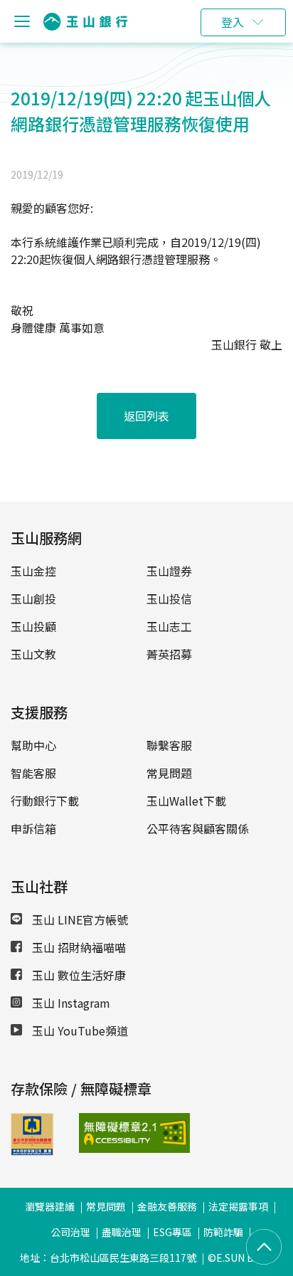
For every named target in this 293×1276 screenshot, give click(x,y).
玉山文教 (33, 654)
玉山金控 (33, 570)
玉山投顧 (33, 626)
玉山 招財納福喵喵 (77, 947)
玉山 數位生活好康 (77, 975)
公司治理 (70, 1232)
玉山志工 (169, 626)
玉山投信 (169, 598)
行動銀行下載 (45, 800)
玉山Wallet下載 (186, 800)
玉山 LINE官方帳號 (78, 919)
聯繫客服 (169, 745)
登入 (232, 22)
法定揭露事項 (238, 1206)
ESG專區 (172, 1232)
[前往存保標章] (32, 1150)
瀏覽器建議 (50, 1206)
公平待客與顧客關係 (197, 828)
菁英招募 (169, 654)
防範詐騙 (223, 1232)
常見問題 (169, 772)
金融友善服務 (167, 1206)
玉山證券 (169, 570)
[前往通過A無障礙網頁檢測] (102, 1133)
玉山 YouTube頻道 (78, 1030)
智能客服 (33, 772)
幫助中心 (33, 745)
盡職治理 (122, 1232)
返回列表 (146, 415)
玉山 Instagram (69, 1002)
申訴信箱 (33, 828)
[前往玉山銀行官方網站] (85, 22)
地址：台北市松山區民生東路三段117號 (108, 1257)
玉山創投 (33, 598)
